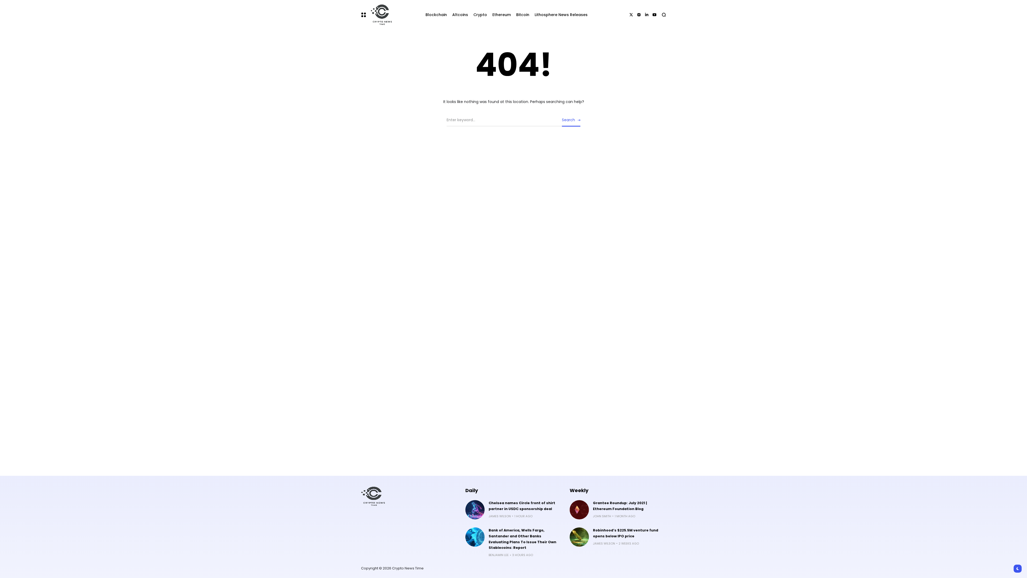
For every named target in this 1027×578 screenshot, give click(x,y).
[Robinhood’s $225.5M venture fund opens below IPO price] (579, 537)
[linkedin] (647, 15)
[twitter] (631, 15)
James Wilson (500, 516)
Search (568, 120)
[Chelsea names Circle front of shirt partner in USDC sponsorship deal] (475, 509)
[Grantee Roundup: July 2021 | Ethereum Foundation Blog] (579, 509)
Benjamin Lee (499, 555)
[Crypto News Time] (380, 14)
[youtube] (654, 15)
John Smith (602, 516)
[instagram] (639, 15)
